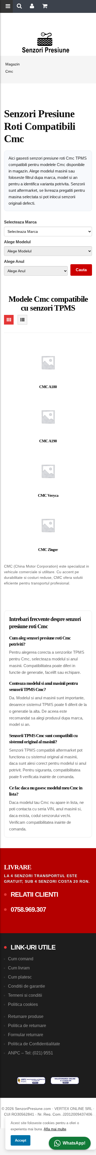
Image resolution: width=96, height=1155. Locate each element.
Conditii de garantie (26, 986)
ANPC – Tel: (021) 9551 (30, 1053)
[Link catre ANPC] (31, 1080)
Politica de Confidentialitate (34, 1044)
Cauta (81, 269)
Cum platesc (20, 977)
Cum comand (20, 959)
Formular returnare (25, 1034)
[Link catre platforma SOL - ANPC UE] (64, 1080)
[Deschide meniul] (8, 7)
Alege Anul (14, 261)
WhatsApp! (74, 1143)
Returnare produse (25, 1016)
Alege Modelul (17, 242)
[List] (22, 320)
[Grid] (9, 320)
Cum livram (19, 968)
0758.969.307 (28, 909)
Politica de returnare (27, 1025)
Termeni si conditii (25, 995)
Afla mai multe (55, 1129)
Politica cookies (23, 1004)
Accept (20, 1140)
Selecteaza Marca (20, 222)
